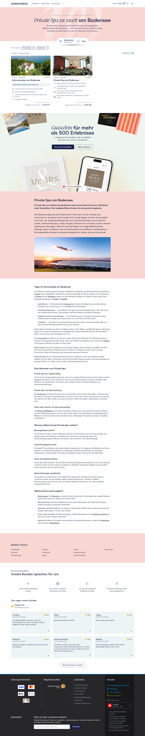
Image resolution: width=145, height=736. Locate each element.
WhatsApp (113, 689)
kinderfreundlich (80, 552)
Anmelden (76, 727)
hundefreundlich (80, 555)
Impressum (78, 700)
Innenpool (46, 552)
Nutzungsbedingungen (82, 697)
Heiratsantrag (54, 523)
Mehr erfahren (84, 147)
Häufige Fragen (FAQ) (82, 703)
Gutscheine (45, 4)
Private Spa (41, 394)
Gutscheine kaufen (81, 685)
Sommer (37, 294)
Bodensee (52, 297)
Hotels (55, 299)
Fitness (76, 549)
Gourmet (14, 552)
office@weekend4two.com (119, 685)
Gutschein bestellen (63, 147)
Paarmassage (43, 496)
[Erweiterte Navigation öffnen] (63, 4)
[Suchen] (132, 4)
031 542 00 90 (115, 692)
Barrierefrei (109, 549)
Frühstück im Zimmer (99, 514)
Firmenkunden (79, 691)
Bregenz (106, 341)
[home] (19, 3)
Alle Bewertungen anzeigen (72, 665)
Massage (55, 496)
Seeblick (64, 299)
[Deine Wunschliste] (127, 4)
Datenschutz (78, 694)
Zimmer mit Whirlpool (44, 411)
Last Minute (55, 4)
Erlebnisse (35, 4)
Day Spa (45, 549)
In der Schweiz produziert (74, 186)
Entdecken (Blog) (80, 688)
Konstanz (67, 304)
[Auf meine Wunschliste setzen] (47, 58)
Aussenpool (15, 549)
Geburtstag (105, 520)
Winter (39, 297)
